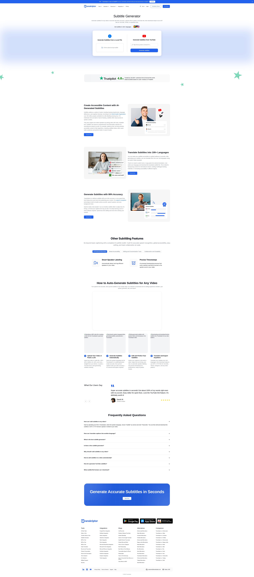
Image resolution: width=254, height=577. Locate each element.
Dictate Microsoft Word (123, 542)
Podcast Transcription (85, 551)
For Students (84, 558)
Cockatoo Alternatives (141, 535)
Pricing (127, 6)
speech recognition (121, 200)
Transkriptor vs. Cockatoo (161, 535)
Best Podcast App (122, 546)
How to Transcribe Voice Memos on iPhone (125, 558)
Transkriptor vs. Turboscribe (162, 555)
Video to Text (84, 533)
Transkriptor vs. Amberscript (162, 530)
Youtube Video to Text (85, 535)
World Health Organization (119, 114)
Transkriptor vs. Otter (160, 546)
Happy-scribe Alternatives (142, 542)
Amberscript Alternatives (142, 530)
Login (147, 6)
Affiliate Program (84, 560)
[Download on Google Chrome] (165, 521)
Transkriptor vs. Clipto (160, 533)
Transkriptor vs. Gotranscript (162, 540)
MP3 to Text (83, 540)
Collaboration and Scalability (152, 251)
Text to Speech (84, 555)
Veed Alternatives (140, 562)
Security (82, 562)
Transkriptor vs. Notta (160, 544)
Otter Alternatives (140, 546)
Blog (115, 569)
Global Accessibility (114, 251)
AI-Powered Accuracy (100, 251)
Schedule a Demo (156, 6)
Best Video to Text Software (124, 549)
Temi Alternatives (140, 553)
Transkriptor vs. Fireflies (161, 537)
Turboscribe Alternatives (142, 558)
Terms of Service (105, 569)
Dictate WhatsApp (122, 535)
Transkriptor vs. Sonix (160, 551)
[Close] (252, 1)
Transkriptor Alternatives (142, 555)
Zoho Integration (103, 542)
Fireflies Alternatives (141, 537)
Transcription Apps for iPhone (124, 551)
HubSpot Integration (104, 533)
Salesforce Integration (104, 537)
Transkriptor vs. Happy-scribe (162, 542)
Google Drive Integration (105, 530)
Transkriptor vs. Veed (160, 560)
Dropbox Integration (104, 555)
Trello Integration (103, 558)
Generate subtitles (144, 50)
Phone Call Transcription (86, 553)
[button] (142, 6)
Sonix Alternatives (141, 551)
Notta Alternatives (140, 544)
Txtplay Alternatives (141, 560)
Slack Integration (103, 540)
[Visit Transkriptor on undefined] (83, 569)
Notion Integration (103, 535)
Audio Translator (84, 546)
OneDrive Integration (104, 553)
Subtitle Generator (85, 537)
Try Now (152, 1)
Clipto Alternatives (141, 533)
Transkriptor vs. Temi (160, 553)
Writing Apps (121, 553)
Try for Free (88, 134)
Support (111, 569)
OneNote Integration (104, 551)
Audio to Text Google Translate (124, 537)
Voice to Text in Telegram (123, 544)
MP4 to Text (83, 542)
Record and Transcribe (86, 549)
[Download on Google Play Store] (131, 521)
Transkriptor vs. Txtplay (161, 558)
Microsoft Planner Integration (106, 549)
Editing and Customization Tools (132, 251)
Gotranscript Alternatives (142, 540)
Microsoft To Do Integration (105, 546)
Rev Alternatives (140, 549)
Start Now (127, 498)
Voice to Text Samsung (123, 555)
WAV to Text (83, 544)
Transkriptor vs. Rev (160, 549)
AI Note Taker (84, 530)
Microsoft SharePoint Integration (106, 544)
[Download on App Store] (148, 521)
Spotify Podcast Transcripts (124, 540)
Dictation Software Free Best (124, 533)
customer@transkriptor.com (154, 569)
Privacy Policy (97, 569)
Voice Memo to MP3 (122, 561)
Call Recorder (121, 530)
